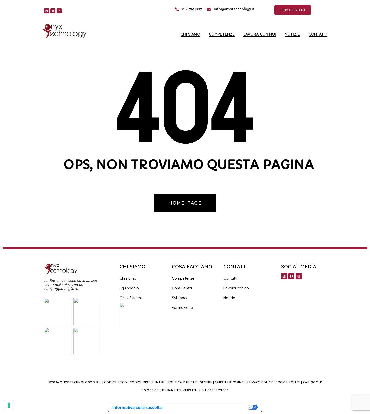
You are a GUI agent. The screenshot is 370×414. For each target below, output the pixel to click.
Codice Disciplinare (147, 382)
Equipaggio (129, 288)
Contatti (318, 34)
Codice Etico (115, 382)
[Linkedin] (46, 10)
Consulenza (182, 288)
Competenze (222, 34)
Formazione (182, 307)
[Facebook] (52, 10)
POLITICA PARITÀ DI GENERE (190, 382)
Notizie (292, 34)
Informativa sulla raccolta (137, 407)
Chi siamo (190, 34)
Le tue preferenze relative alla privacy (207, 407)
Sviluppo (179, 297)
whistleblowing (229, 382)
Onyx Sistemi (131, 297)
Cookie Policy (287, 382)
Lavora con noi (259, 34)
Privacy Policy (260, 382)
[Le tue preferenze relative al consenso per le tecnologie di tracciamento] (9, 405)
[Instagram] (59, 10)
